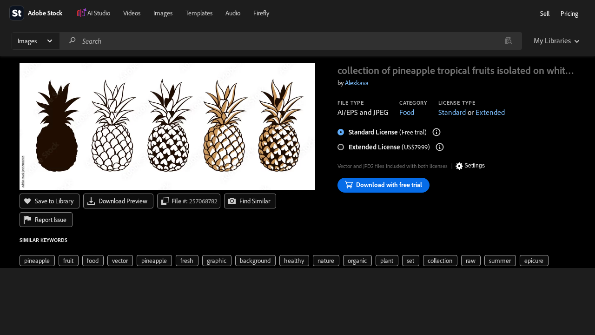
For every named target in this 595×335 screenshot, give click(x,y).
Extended (490, 112)
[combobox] (290, 41)
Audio (232, 13)
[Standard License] (436, 132)
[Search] (72, 41)
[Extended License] (440, 147)
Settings (474, 165)
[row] (37, 260)
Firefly (261, 13)
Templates (198, 13)
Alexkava (357, 83)
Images (162, 13)
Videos (131, 13)
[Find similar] (508, 41)
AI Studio (98, 13)
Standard (452, 112)
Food (406, 112)
